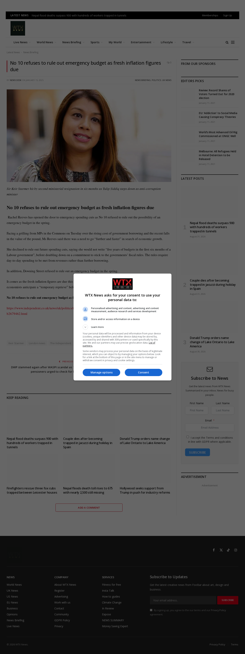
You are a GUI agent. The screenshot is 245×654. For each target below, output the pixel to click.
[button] (122, 327)
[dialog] (123, 327)
